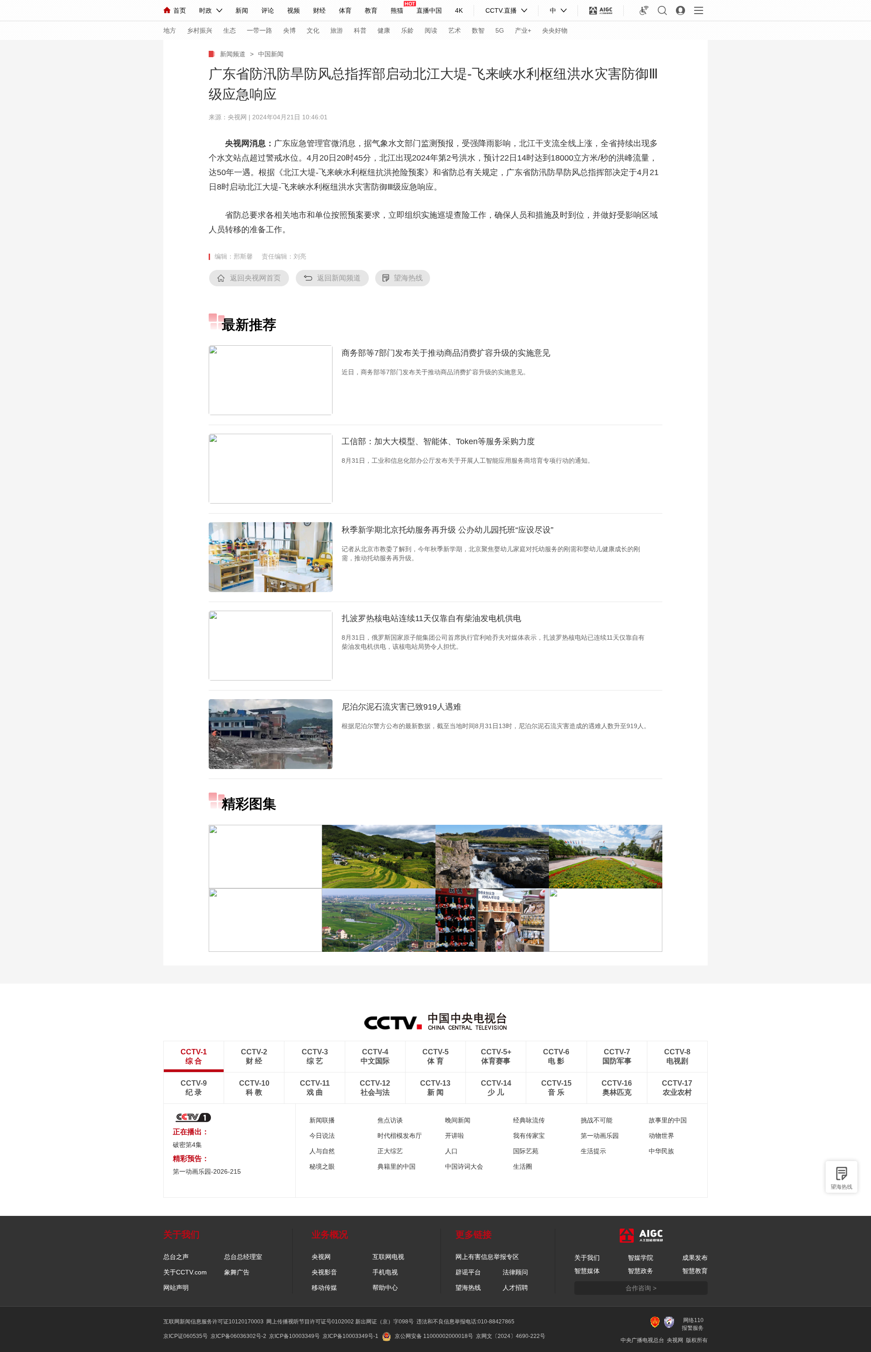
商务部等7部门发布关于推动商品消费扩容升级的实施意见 (446, 353)
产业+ (523, 30)
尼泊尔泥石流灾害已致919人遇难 (401, 706)
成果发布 (695, 1257)
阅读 (431, 30)
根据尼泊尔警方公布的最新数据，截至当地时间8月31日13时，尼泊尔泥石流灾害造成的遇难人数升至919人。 (496, 726)
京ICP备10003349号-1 (350, 1336)
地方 (169, 30)
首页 (179, 10)
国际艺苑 (525, 1151)
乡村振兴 (199, 30)
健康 (383, 30)
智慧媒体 (587, 1270)
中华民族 (661, 1151)
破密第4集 (187, 1144)
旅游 (336, 30)
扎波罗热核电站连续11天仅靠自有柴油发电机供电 (431, 618)
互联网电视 (388, 1256)
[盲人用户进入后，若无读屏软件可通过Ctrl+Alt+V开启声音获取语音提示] (644, 10)
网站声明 (176, 1287)
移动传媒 (324, 1287)
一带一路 (259, 30)
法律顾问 (515, 1272)
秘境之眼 (322, 1166)
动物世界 (661, 1135)
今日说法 (322, 1135)
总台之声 (176, 1256)
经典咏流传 (529, 1120)
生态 (229, 30)
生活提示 (593, 1151)
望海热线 (841, 1187)
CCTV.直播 (501, 10)
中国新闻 (271, 54)
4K (459, 10)
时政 (205, 10)
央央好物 (555, 30)
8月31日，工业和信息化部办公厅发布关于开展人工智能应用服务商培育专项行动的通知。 (468, 460)
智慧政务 (640, 1270)
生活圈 (522, 1166)
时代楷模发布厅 (399, 1135)
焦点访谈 (390, 1120)
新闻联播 (322, 1120)
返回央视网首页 (255, 278)
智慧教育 (695, 1270)
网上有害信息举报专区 (487, 1256)
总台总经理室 (243, 1256)
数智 (478, 30)
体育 (345, 10)
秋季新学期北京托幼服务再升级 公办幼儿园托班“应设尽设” (447, 529)
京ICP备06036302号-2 (238, 1336)
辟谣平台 (468, 1272)
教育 (371, 10)
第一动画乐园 (600, 1135)
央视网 (321, 1256)
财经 (319, 10)
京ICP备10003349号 (294, 1336)
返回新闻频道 (339, 278)
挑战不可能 (596, 1120)
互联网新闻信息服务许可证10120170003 (213, 1321)
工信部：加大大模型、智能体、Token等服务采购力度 (438, 441)
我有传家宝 (529, 1135)
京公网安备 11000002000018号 (434, 1336)
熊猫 (397, 10)
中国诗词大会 (464, 1166)
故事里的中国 (668, 1120)
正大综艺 (390, 1151)
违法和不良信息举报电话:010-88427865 (465, 1321)
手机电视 (385, 1272)
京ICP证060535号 (185, 1336)
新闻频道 (232, 54)
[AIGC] (600, 10)
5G (499, 30)
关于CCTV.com (185, 1272)
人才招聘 (515, 1287)
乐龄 (407, 30)
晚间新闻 (457, 1120)
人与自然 (322, 1151)
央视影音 (324, 1272)
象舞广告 (237, 1272)
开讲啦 (454, 1135)
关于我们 (587, 1257)
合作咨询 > (641, 1288)
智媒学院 (640, 1257)
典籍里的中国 (396, 1166)
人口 (451, 1151)
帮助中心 (385, 1287)
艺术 (454, 30)
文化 (313, 30)
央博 (289, 30)
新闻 (241, 10)
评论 (267, 10)
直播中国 (429, 10)
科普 (360, 30)
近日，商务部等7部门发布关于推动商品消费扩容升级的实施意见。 (435, 372)
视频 (293, 10)
